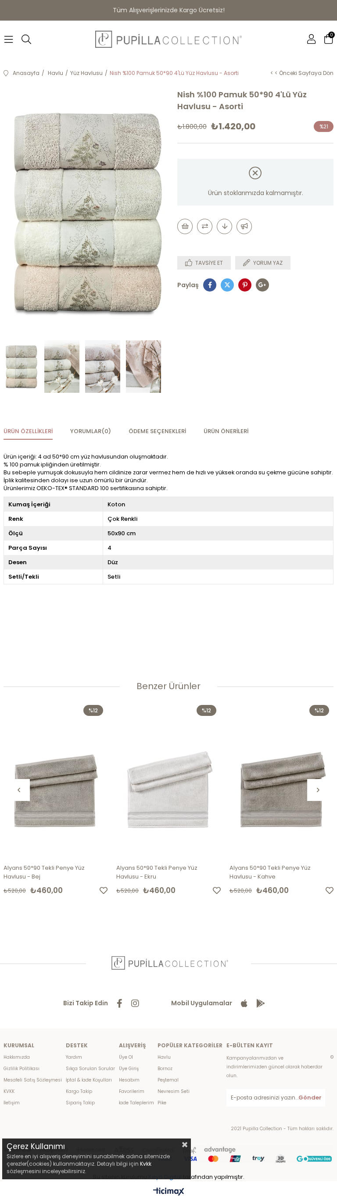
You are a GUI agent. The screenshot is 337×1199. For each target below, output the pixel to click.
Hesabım (129, 1080)
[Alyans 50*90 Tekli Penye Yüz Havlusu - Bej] (56, 779)
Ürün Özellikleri (28, 431)
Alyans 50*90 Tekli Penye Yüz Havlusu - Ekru (156, 872)
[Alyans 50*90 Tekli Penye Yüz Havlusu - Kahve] (281, 779)
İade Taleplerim (136, 1102)
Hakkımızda (17, 1057)
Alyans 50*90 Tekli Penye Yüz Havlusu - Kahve (270, 872)
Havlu (164, 1057)
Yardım (74, 1057)
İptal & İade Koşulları (89, 1080)
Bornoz (165, 1068)
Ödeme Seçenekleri (157, 431)
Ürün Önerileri (226, 431)
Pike (162, 1102)
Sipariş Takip (80, 1102)
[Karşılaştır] (204, 226)
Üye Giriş (129, 1068)
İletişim (12, 1102)
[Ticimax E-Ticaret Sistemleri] (168, 1192)
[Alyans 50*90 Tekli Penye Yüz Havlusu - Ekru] (168, 779)
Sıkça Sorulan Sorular (90, 1068)
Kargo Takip (79, 1091)
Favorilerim (131, 1091)
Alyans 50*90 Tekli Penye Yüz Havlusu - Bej (44, 872)
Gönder (310, 1097)
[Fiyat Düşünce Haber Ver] (224, 226)
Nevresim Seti (174, 1091)
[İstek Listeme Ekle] (185, 226)
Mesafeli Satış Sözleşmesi (33, 1080)
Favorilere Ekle (104, 890)
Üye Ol (126, 1057)
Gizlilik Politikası (21, 1068)
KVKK (9, 1091)
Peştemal (168, 1080)
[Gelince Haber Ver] (244, 226)
